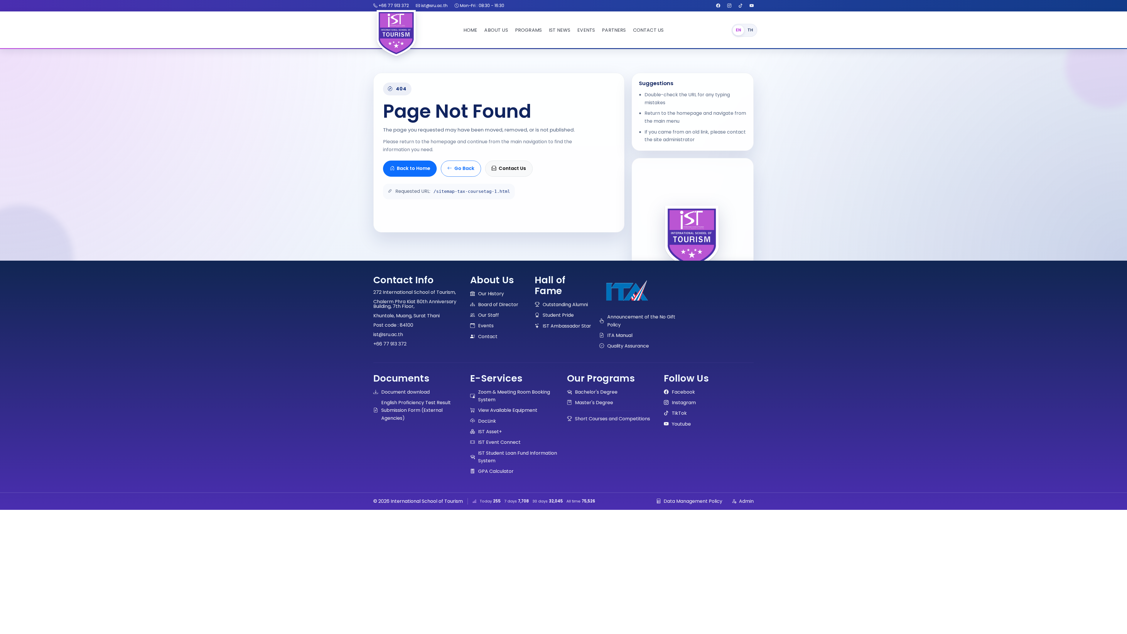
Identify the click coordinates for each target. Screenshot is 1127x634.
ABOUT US (496, 30)
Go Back (464, 168)
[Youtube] (752, 5)
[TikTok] (740, 5)
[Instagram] (729, 5)
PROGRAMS (528, 30)
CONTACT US (648, 30)
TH (750, 30)
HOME (470, 30)
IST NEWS (559, 30)
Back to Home (413, 168)
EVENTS (586, 30)
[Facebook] (718, 5)
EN (738, 30)
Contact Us (512, 168)
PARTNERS (614, 30)
